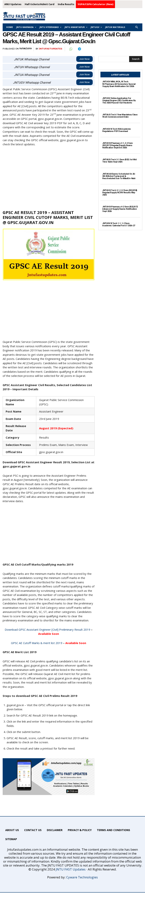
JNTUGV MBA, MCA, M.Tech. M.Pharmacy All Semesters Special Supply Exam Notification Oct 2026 (118, 83)
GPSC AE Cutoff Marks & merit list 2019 (36, 643)
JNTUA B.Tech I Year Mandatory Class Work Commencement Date (120, 115)
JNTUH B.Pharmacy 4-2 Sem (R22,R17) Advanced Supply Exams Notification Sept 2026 (120, 208)
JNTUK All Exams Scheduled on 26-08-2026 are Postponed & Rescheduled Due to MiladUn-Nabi (118, 176)
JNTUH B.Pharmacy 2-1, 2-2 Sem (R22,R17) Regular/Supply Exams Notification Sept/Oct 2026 (117, 145)
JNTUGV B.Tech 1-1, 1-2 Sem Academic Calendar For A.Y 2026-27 (118, 224)
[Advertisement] (49, 177)
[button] (137, 27)
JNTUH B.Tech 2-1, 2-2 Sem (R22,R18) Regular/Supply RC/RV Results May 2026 (119, 192)
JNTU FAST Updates (71, 869)
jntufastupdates (50, 49)
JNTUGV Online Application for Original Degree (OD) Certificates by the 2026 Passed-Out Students (119, 100)
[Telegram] (79, 49)
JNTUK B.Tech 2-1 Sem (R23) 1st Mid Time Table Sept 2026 (119, 160)
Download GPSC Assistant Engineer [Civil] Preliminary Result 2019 (47, 629)
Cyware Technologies (82, 877)
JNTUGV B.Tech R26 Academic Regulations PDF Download (116, 130)
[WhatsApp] (70, 49)
